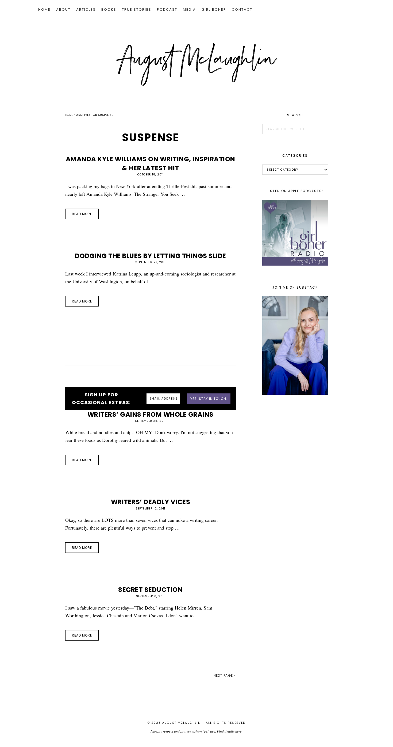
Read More (82, 214)
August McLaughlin (196, 64)
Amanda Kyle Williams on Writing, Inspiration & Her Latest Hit (150, 164)
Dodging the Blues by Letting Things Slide (150, 255)
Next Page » (225, 675)
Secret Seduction (150, 589)
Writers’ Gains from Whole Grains (150, 414)
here (238, 731)
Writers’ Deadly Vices (150, 501)
